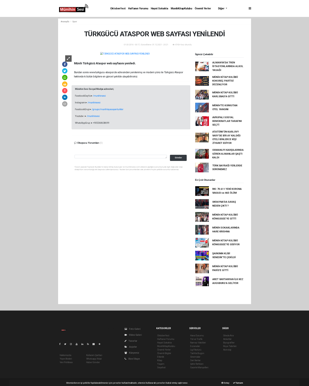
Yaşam (160, 364)
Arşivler (133, 347)
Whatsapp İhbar (94, 358)
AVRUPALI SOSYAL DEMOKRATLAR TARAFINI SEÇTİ (227, 121)
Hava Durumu (197, 335)
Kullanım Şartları (94, 355)
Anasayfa (65, 21)
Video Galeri (135, 335)
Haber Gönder (93, 362)
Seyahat (161, 367)
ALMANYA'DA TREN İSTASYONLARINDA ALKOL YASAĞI (227, 66)
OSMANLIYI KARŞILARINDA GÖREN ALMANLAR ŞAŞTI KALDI (228, 153)
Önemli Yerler (203, 8)
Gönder (178, 157)
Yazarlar (132, 341)
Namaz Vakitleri (198, 342)
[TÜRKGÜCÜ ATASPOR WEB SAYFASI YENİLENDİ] (125, 53)
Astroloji (227, 349)
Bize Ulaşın (134, 358)
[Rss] (89, 344)
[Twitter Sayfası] (66, 344)
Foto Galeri (135, 329)
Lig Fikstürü (195, 349)
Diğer (221, 8)
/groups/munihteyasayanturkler (107, 109)
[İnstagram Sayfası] (72, 344)
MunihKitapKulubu (181, 8)
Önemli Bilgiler (164, 353)
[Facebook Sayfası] (61, 344)
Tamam (239, 383)
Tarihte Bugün (197, 353)
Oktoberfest (118, 8)
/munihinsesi (99, 95)
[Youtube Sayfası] (78, 344)
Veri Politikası (66, 362)
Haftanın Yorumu (138, 8)
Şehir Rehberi (196, 364)
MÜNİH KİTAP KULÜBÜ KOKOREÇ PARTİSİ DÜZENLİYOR (225, 81)
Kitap (159, 360)
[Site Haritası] (95, 344)
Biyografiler (229, 342)
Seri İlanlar (195, 360)
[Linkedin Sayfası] (83, 344)
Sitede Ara (228, 335)
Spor (74, 21)
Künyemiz (134, 352)
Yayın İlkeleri (66, 358)
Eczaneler (195, 346)
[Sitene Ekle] (101, 344)
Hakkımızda (65, 355)
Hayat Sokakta (159, 8)
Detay (226, 383)
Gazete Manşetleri (199, 367)
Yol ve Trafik (196, 339)
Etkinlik (160, 357)
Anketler (227, 339)
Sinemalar (195, 357)
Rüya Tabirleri (230, 346)
